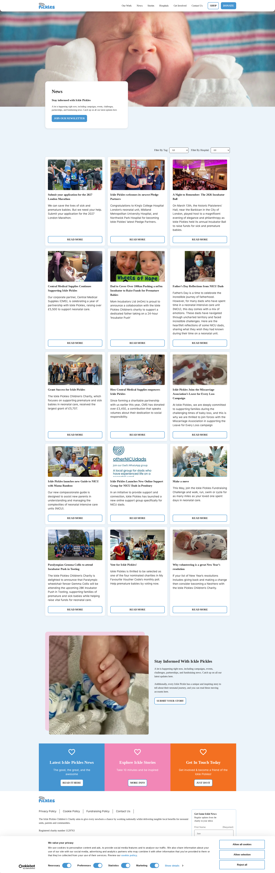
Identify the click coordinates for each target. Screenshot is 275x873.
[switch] (97, 865)
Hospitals (163, 5)
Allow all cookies (242, 844)
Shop (213, 5)
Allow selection (242, 854)
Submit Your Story (170, 700)
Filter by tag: (161, 150)
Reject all (242, 864)
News (139, 5)
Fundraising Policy (97, 811)
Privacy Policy (47, 811)
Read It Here (72, 782)
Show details (172, 865)
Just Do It (203, 782)
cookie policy (129, 855)
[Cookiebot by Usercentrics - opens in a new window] (27, 866)
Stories (151, 5)
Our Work (127, 5)
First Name (213, 827)
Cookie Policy (71, 811)
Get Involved (180, 5)
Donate (228, 5)
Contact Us (197, 5)
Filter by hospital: (200, 150)
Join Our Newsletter (69, 118)
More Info (137, 782)
